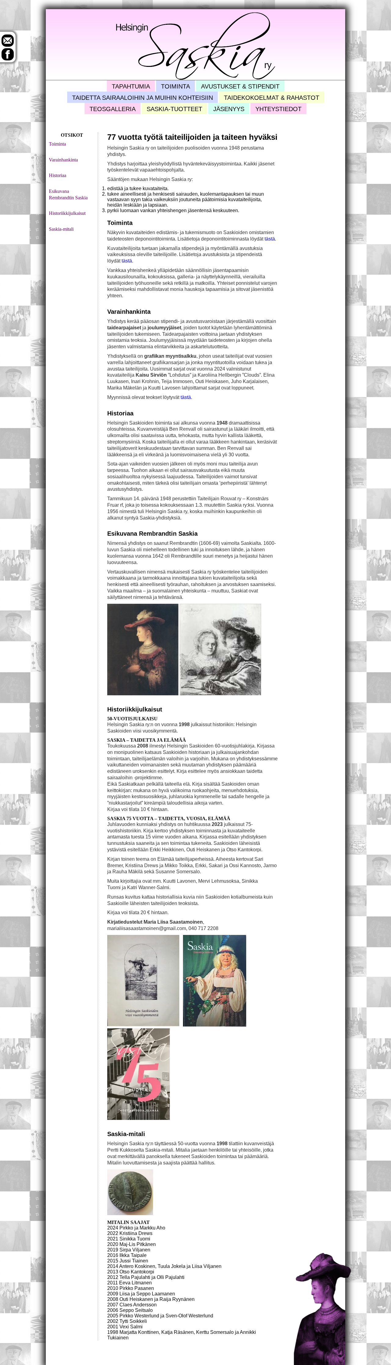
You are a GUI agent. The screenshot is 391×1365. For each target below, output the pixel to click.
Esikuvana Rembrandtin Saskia (68, 194)
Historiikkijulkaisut (67, 213)
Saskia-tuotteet (174, 109)
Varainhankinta (63, 159)
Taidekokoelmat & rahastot (271, 97)
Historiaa (57, 175)
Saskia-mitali (61, 229)
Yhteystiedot (278, 109)
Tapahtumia (131, 86)
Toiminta (175, 86)
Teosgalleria (113, 109)
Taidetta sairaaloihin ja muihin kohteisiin (142, 97)
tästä (270, 238)
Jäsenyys (228, 109)
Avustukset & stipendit (240, 86)
